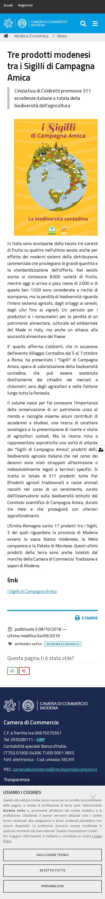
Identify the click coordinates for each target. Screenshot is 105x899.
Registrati (25, 5)
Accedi (8, 5)
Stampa (90, 618)
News (62, 36)
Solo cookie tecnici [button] (52, 854)
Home (7, 36)
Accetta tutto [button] (52, 870)
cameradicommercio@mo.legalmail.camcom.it (55, 769)
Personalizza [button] (52, 886)
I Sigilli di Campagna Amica (32, 591)
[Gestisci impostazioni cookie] (100, 449)
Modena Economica (31, 36)
